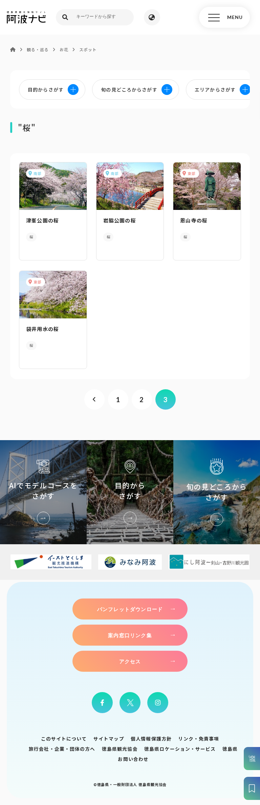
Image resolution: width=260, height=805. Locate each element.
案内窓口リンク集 (130, 635)
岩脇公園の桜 (119, 220)
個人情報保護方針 (151, 738)
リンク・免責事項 (198, 738)
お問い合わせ (133, 758)
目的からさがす (130, 492)
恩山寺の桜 (194, 220)
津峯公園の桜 (42, 220)
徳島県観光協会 (120, 748)
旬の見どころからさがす (216, 492)
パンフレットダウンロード (130, 609)
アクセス (130, 661)
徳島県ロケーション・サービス (180, 748)
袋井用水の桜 (42, 328)
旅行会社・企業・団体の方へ (62, 748)
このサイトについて (64, 738)
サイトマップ (108, 738)
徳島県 (230, 748)
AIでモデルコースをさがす (43, 492)
